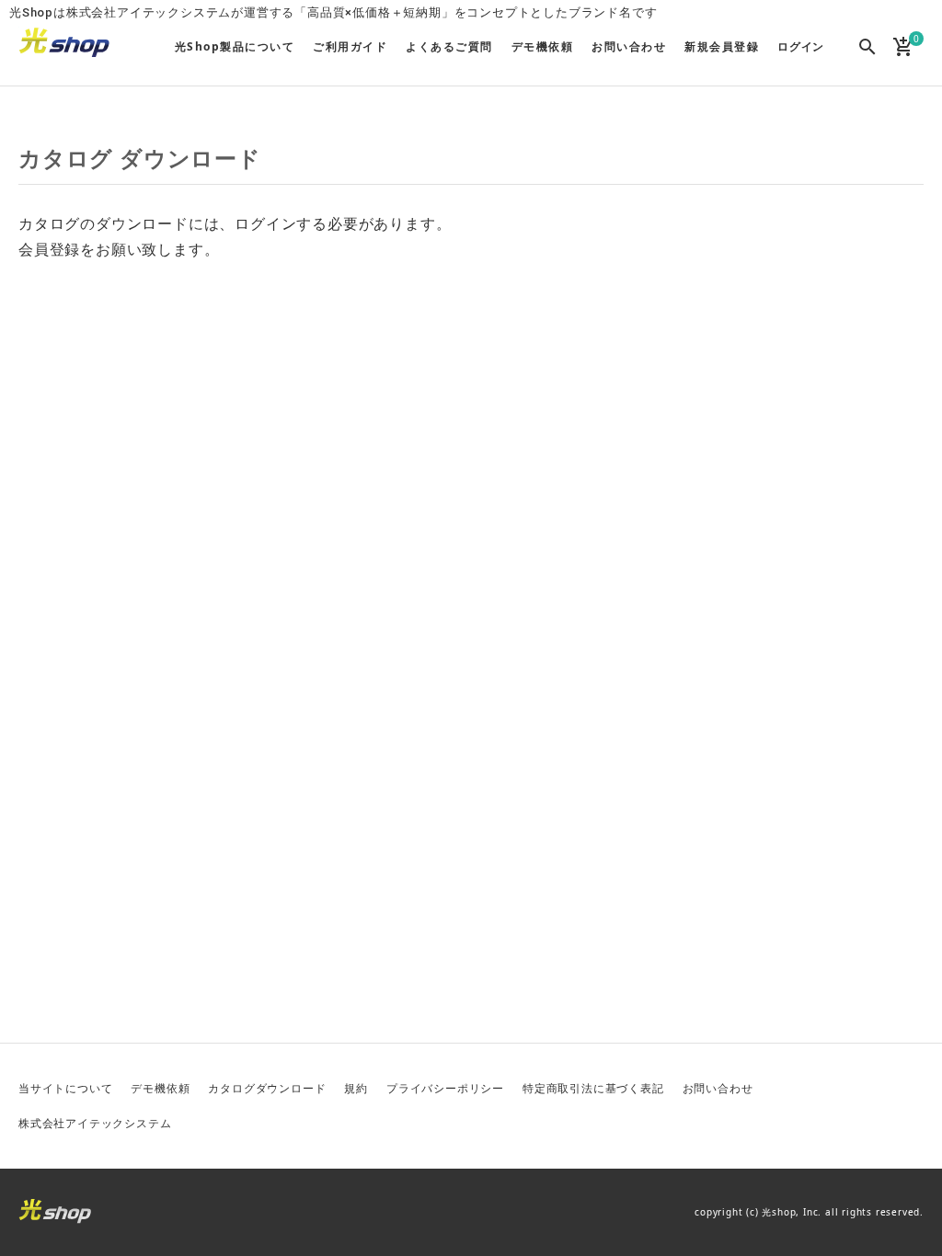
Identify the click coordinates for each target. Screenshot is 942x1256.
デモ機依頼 (160, 1088)
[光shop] (64, 42)
